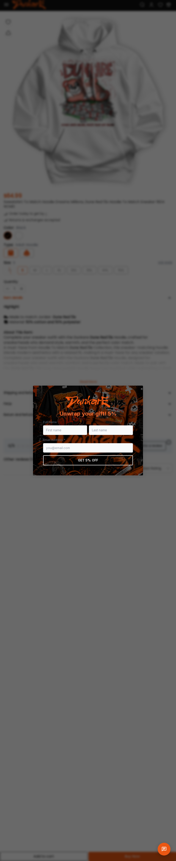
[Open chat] (164, 849)
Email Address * (54, 440)
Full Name (50, 422)
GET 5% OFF (88, 460)
